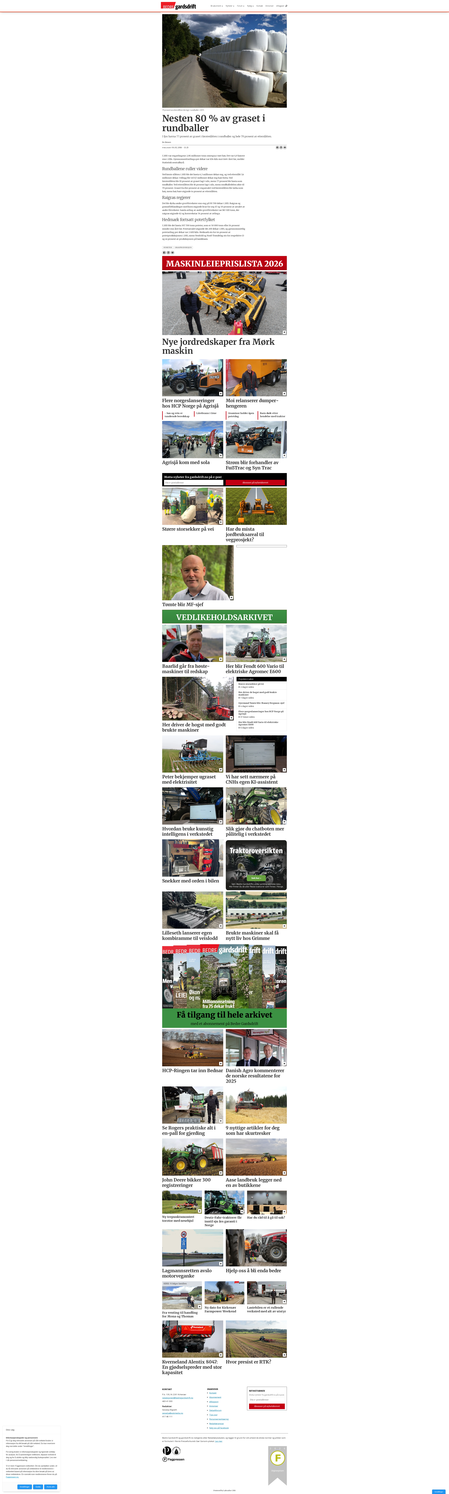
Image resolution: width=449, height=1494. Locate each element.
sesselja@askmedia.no (172, 1413)
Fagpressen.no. (12, 1477)
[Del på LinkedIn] (281, 147)
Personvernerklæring (219, 1419)
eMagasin (280, 6)
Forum (240, 6)
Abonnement (215, 1397)
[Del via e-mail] (285, 147)
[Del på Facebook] (277, 147)
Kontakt (259, 6)
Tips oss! (213, 1414)
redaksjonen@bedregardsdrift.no (177, 1397)
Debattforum (215, 1410)
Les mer (218, 1441)
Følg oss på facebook (219, 1428)
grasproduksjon (183, 248)
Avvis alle (51, 1487)
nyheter (167, 248)
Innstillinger (439, 1492)
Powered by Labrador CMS (224, 1490)
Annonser (269, 6)
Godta (38, 1487)
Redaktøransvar (216, 1423)
